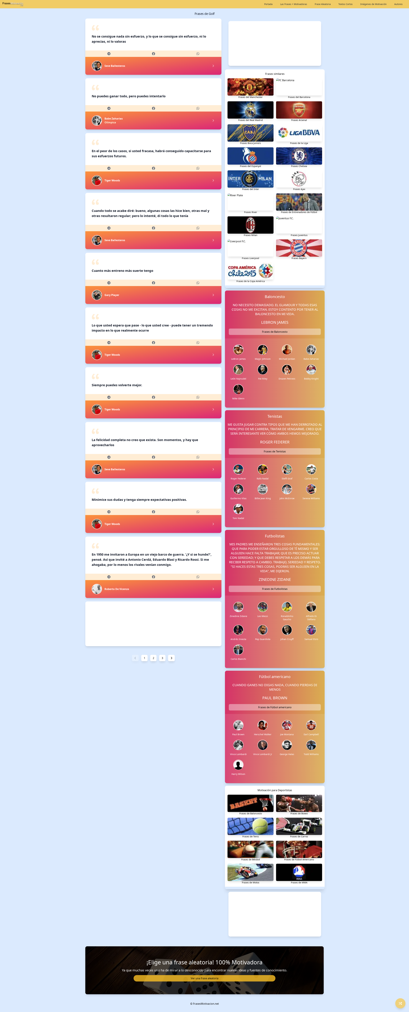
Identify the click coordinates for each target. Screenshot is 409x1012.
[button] (135, 658)
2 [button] (153, 658)
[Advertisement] (153, 623)
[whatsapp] (198, 54)
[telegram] (108, 54)
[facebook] (153, 54)
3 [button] (162, 658)
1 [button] (144, 658)
